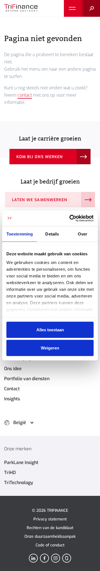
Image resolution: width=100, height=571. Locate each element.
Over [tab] (82, 233)
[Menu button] (72, 8)
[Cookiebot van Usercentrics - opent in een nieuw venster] (71, 218)
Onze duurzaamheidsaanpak (50, 536)
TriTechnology (18, 483)
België (19, 422)
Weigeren (50, 348)
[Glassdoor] (66, 558)
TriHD (10, 472)
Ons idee (13, 369)
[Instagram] (55, 558)
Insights (12, 399)
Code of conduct (50, 545)
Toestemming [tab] (19, 233)
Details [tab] (52, 233)
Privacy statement (50, 519)
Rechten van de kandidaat (50, 527)
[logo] (21, 8)
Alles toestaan (50, 329)
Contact (12, 389)
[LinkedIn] (33, 558)
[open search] (90, 8)
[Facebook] (44, 558)
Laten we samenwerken (39, 200)
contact (25, 95)
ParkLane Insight (21, 462)
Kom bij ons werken (39, 157)
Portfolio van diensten (26, 379)
